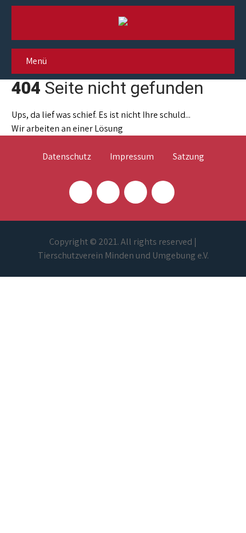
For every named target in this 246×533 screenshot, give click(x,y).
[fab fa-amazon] (163, 192)
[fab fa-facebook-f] (80, 192)
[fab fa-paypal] (135, 192)
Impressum (132, 157)
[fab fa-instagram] (108, 192)
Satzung (188, 157)
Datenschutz (66, 157)
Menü (36, 61)
